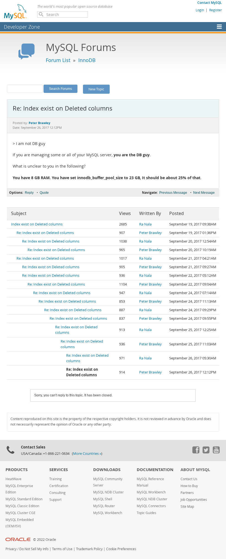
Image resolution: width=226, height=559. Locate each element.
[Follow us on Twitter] (205, 452)
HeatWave (13, 479)
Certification (58, 486)
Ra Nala (145, 224)
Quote (44, 193)
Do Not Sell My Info (34, 549)
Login (200, 10)
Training (55, 479)
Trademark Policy (89, 549)
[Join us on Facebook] (195, 452)
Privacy (11, 549)
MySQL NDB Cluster (108, 492)
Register (215, 10)
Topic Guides (146, 513)
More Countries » (87, 453)
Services (58, 469)
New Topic (96, 89)
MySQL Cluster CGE (21, 513)
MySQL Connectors (151, 506)
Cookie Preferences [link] (121, 549)
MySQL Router (104, 506)
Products (17, 469)
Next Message (204, 193)
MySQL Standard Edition (24, 499)
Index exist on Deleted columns (37, 224)
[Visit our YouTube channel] (216, 452)
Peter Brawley (150, 232)
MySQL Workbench (107, 513)
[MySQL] (15, 11)
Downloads (106, 469)
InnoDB (87, 60)
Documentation (155, 469)
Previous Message (173, 193)
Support (55, 500)
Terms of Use (62, 549)
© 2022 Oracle (44, 539)
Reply (29, 193)
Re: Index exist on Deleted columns (45, 232)
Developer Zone (22, 26)
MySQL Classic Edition (22, 506)
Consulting (57, 493)
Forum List (58, 60)
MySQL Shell (102, 499)
